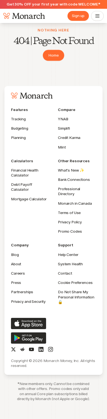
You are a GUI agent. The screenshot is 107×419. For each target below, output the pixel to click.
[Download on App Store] (28, 323)
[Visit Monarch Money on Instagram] (50, 349)
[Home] (23, 16)
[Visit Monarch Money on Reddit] (22, 349)
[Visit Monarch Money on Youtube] (31, 349)
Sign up (78, 15)
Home (53, 55)
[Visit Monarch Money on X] (13, 349)
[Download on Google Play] (28, 338)
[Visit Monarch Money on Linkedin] (41, 349)
